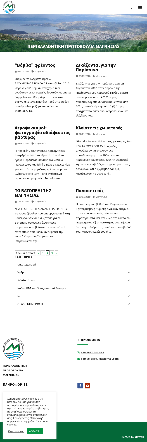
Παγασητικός (90, 190)
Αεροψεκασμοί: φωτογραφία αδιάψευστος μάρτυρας (42, 132)
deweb (139, 437)
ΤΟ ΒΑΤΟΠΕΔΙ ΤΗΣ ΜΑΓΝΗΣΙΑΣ (33, 192)
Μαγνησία (40, 71)
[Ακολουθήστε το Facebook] (80, 385)
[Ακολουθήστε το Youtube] (87, 385)
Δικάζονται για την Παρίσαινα (96, 67)
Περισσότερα (16, 431)
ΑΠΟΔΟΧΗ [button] (35, 431)
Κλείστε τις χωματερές (99, 128)
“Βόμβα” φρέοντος (35, 65)
